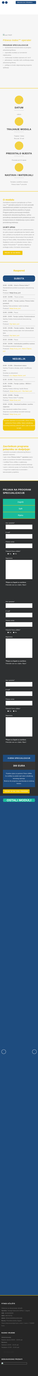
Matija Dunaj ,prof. (15, 293)
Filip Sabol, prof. (27, 391)
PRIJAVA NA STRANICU (25, 2)
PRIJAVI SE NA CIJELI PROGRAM (16, 791)
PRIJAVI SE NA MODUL (13, 253)
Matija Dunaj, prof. (15, 348)
